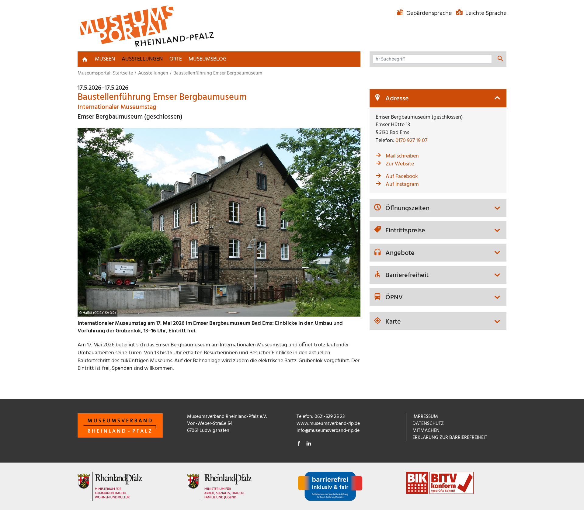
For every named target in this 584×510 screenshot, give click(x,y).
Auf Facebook (402, 176)
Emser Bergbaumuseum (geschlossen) (130, 117)
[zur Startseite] (85, 59)
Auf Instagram (402, 184)
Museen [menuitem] (105, 59)
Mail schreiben (402, 156)
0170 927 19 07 (411, 140)
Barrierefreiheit (407, 275)
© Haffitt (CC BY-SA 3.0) (97, 313)
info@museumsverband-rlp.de (328, 431)
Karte (393, 322)
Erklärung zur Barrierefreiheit (449, 438)
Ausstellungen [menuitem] (142, 59)
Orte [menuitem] (175, 59)
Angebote (400, 253)
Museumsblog (208, 59)
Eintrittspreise (405, 231)
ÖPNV (394, 298)
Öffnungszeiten (407, 209)
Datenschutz (428, 424)
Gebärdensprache (429, 13)
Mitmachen (426, 431)
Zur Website (400, 164)
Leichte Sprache (485, 13)
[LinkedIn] (308, 444)
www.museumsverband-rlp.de (328, 424)
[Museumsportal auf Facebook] (299, 444)
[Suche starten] (500, 59)
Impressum (425, 417)
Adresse (397, 99)
